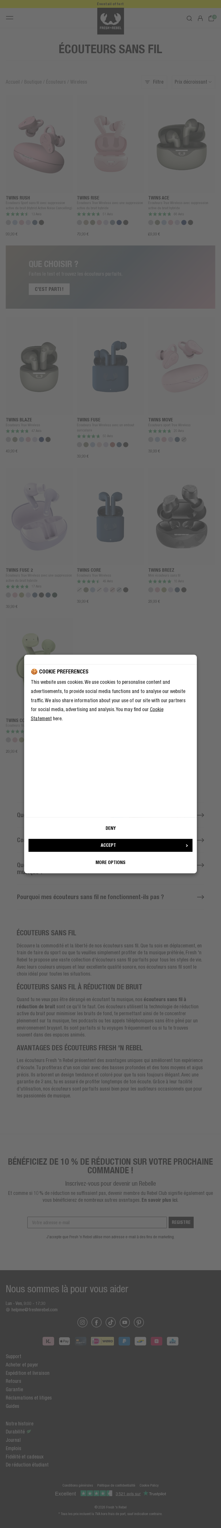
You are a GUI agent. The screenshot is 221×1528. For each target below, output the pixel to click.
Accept (108, 845)
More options (110, 862)
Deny (111, 828)
